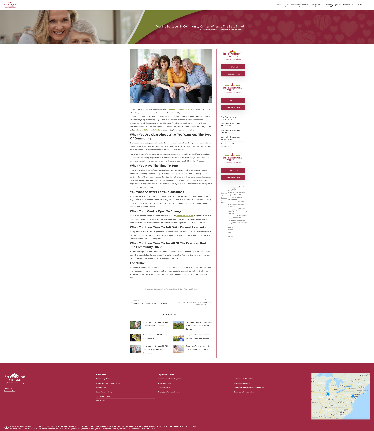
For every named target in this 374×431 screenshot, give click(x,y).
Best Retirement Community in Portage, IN (232, 145)
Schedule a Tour (9, 391)
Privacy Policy (151, 426)
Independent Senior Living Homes (108, 383)
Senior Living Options (103, 379)
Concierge (240, 203)
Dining (235, 212)
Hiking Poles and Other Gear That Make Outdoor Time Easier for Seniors (199, 325)
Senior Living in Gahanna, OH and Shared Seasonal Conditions (155, 324)
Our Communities (120, 426)
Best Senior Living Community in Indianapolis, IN (232, 138)
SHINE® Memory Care (103, 396)
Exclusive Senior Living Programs (235, 195)
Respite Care (230, 237)
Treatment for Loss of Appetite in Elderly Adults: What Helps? (198, 348)
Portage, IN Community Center (149, 130)
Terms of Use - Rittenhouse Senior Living (173, 426)
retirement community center (178, 109)
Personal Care (101, 387)
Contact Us (8, 388)
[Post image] (135, 325)
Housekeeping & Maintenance (241, 212)
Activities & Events (236, 220)
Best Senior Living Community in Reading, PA (232, 131)
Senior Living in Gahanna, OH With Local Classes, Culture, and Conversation (155, 349)
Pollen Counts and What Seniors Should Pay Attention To (155, 336)
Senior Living (178, 289)
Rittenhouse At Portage (163, 289)
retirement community (185, 216)
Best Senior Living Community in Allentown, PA (232, 124)
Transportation (241, 221)
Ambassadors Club (164, 383)
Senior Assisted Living (104, 392)
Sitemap (194, 426)
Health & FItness (240, 194)
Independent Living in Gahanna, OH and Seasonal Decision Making (198, 336)
